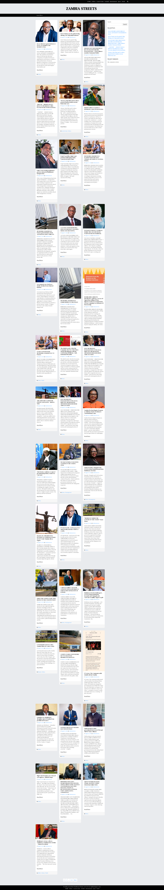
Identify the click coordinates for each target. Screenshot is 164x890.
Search (109, 22)
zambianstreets (48, 49)
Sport (119, 1)
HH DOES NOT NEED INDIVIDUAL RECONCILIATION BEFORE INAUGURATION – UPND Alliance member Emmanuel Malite (93, 50)
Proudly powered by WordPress (71, 886)
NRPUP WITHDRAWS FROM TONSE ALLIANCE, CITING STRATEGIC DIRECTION (91, 783)
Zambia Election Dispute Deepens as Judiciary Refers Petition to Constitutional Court (93, 411)
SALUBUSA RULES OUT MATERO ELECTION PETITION (70, 728)
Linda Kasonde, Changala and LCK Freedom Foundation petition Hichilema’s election (93, 469)
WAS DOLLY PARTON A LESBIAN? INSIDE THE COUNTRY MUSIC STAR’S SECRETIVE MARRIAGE (93, 232)
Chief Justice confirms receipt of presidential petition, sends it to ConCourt (46, 473)
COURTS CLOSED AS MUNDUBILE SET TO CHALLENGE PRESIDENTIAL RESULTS (70, 655)
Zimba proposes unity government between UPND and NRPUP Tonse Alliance (93, 730)
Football (107, 1)
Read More (40, 70)
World (123, 1)
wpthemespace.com (95, 886)
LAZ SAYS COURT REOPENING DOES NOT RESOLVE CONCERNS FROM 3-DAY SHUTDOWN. (69, 229)
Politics (94, 1)
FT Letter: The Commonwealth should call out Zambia (93, 674)
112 (72, 880)
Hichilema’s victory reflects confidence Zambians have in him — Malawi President (46, 842)
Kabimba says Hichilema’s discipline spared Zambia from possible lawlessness (45, 719)
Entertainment (113, 1)
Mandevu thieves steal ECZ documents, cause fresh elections (93, 108)
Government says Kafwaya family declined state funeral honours (45, 285)
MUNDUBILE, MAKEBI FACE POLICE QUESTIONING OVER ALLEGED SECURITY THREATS (45, 232)
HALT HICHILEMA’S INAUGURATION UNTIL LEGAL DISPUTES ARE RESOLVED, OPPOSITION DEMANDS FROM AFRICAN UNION (92, 351)
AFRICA (39, 873)
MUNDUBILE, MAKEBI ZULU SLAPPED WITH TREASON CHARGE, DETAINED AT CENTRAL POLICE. (93, 158)
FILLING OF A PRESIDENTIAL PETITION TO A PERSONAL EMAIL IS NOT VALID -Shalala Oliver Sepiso (46, 538)
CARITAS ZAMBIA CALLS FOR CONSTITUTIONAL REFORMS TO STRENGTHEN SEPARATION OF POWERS (70, 590)
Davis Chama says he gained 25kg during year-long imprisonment (70, 34)
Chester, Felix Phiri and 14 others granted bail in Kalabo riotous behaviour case (70, 102)
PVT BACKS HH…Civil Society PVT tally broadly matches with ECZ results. (70, 529)
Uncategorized (68, 492)
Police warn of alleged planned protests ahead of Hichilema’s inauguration (45, 172)
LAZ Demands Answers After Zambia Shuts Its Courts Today (45, 645)
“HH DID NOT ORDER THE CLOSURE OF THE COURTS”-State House (93, 519)
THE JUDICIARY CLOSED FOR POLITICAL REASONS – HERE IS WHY (45, 402)
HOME (89, 1)
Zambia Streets (81, 8)
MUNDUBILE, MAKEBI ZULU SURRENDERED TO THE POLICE (69, 301)
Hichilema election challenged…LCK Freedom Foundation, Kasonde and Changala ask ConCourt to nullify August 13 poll (93, 595)
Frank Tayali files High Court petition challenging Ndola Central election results (69, 157)
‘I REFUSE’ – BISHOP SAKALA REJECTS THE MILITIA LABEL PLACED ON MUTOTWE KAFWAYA (46, 106)
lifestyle (39, 672)
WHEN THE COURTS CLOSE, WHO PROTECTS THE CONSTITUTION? (46, 599)
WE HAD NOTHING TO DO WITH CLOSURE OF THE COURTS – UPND (69, 463)
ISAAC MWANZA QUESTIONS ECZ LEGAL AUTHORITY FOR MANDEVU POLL (46, 45)
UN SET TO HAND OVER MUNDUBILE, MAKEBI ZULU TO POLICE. (45, 353)
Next (75, 880)
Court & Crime (100, 1)
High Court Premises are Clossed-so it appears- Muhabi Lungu (46, 776)
